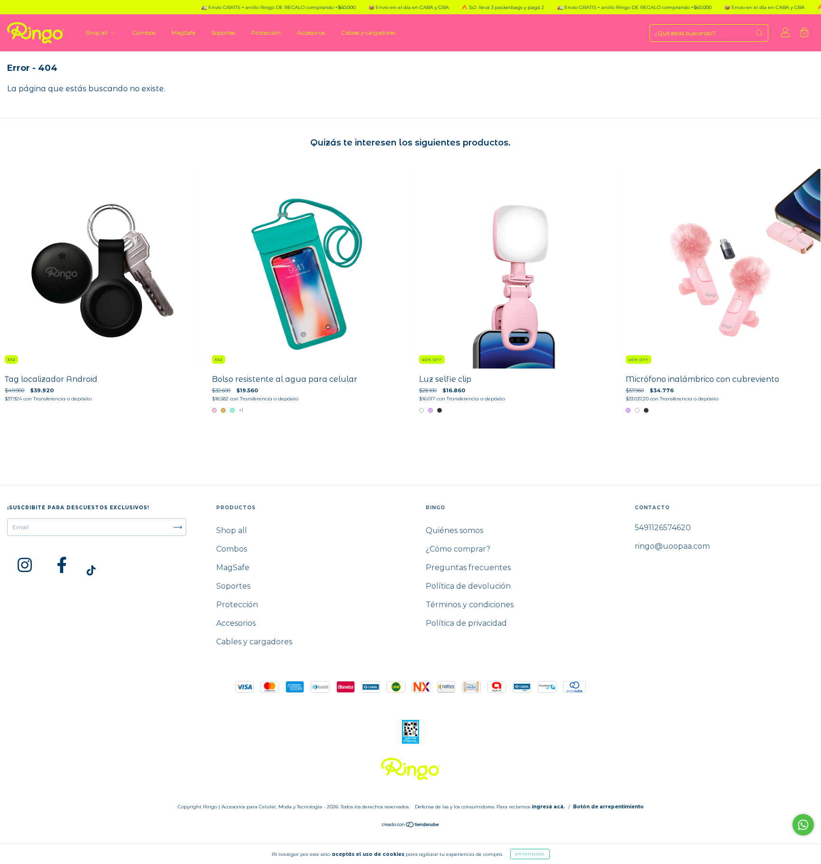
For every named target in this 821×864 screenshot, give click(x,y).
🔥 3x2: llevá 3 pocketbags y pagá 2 (470, 7)
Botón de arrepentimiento (608, 807)
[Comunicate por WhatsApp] (803, 824)
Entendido (530, 854)
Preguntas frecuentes (468, 567)
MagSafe (183, 32)
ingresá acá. (548, 807)
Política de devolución (468, 586)
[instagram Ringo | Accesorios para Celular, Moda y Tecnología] (25, 565)
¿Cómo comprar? (458, 548)
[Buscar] (759, 33)
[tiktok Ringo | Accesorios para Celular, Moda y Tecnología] (91, 570)
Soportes (223, 32)
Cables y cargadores (368, 32)
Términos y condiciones (470, 604)
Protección (266, 32)
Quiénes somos (454, 530)
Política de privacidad (466, 623)
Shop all (97, 32)
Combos (143, 32)
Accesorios (311, 32)
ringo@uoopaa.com (672, 546)
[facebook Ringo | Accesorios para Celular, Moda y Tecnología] (62, 565)
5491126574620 (663, 527)
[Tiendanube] (410, 825)
